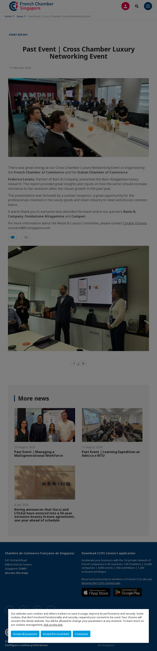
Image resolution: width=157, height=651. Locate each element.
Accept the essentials (56, 634)
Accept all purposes (25, 634)
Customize (81, 634)
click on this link (53, 625)
